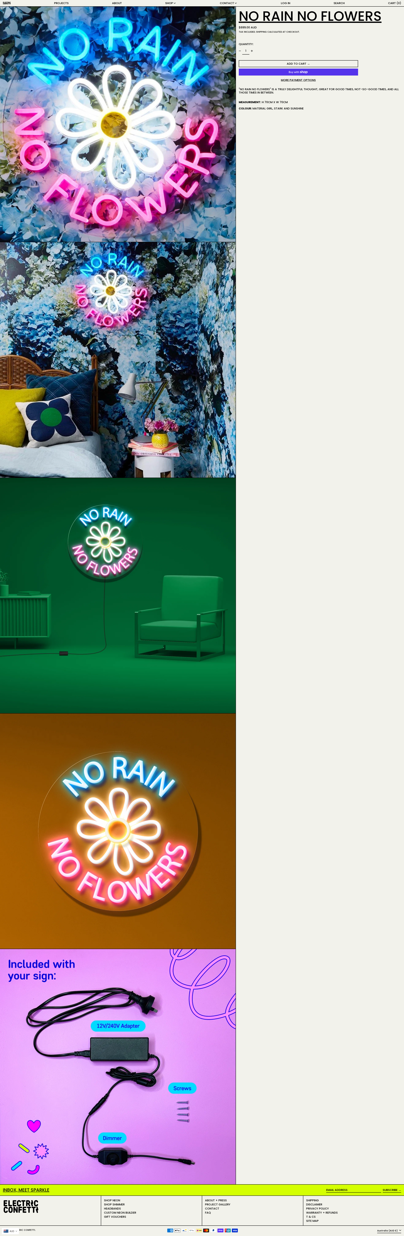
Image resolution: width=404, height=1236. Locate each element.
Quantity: (246, 44)
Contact (212, 1208)
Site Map (312, 1221)
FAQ (208, 1213)
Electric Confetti (23, 1230)
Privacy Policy (317, 1208)
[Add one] (251, 50)
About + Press (216, 1200)
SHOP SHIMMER (114, 1204)
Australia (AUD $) (387, 1230)
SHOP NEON (112, 1200)
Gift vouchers (115, 1217)
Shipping (261, 31)
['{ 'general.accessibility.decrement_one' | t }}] (239, 50)
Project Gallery (217, 1204)
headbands (112, 1208)
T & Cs (311, 1217)
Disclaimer (314, 1204)
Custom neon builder (120, 1213)
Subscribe (390, 1190)
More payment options (298, 80)
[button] (339, 3)
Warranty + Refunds (322, 1213)
